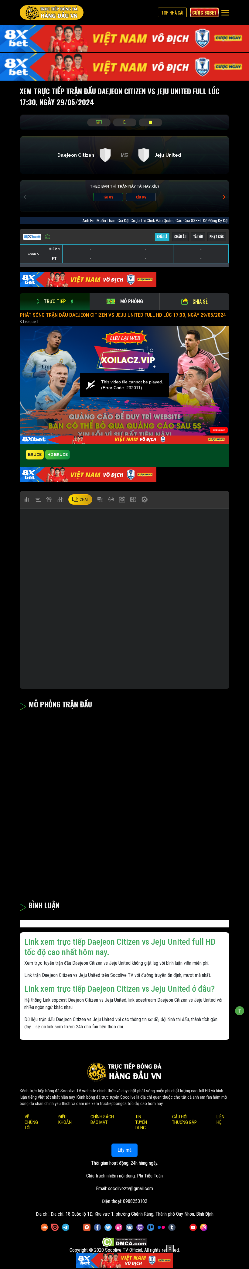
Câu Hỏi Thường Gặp (184, 1119)
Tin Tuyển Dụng (141, 1122)
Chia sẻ (200, 301)
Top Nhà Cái (172, 12)
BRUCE (35, 454)
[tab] (55, 301)
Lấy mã (124, 1150)
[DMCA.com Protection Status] (124, 1242)
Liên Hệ (220, 1119)
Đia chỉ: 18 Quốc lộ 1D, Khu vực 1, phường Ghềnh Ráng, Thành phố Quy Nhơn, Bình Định (132, 1214)
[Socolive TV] (52, 12)
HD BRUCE (57, 454)
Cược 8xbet (204, 12)
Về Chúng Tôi (31, 1122)
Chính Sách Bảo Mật (102, 1119)
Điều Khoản (65, 1119)
